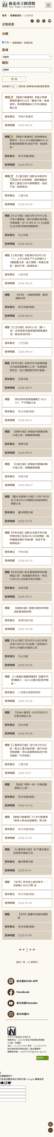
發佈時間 (10, 125)
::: (1, 2)
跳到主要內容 (7, 2)
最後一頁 (34, 950)
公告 (7, 42)
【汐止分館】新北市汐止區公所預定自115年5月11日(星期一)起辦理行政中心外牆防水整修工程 (28, 644)
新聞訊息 (28, 43)
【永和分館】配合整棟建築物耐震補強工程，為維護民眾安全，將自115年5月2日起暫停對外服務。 (28, 576)
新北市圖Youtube (27, 1003)
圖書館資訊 (15, 15)
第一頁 (20, 950)
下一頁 (31, 950)
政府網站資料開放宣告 (17, 1048)
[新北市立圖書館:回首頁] (18, 5)
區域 (5, 50)
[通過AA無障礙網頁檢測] (42, 1058)
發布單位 (10, 116)
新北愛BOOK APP (27, 981)
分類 (5, 34)
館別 (5, 63)
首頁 (4, 15)
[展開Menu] (48, 5)
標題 (7, 97)
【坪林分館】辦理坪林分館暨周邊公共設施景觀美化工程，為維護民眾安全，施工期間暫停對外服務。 (28, 367)
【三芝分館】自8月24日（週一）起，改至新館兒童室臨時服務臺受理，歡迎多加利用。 (28, 331)
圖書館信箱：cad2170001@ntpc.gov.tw (27, 1051)
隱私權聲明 (35, 1048)
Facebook (23, 992)
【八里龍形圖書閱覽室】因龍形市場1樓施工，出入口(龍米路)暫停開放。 (29, 680)
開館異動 (17, 43)
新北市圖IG (23, 1014)
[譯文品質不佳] (7, 1083)
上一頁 (23, 950)
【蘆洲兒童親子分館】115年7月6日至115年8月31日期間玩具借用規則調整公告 (30, 500)
